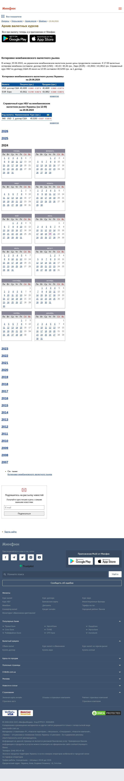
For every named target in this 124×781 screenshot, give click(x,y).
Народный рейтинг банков (93, 609)
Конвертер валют (9, 609)
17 (12, 165)
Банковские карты (50, 602)
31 (12, 173)
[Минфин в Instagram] (31, 557)
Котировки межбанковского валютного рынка (30, 474)
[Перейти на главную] (8, 9)
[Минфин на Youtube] (39, 557)
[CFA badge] (41, 713)
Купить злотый (88, 650)
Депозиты (46, 605)
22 (4, 169)
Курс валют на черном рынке (94, 646)
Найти (115, 574)
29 (4, 173)
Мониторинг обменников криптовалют (18, 613)
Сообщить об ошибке (62, 583)
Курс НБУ (6, 602)
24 (12, 169)
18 (17, 165)
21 (46, 169)
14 (46, 165)
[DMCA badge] (106, 713)
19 (21, 165)
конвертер (54, 96)
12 (21, 162)
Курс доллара (48, 598)
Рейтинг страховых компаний (95, 697)
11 (17, 162)
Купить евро (47, 650)
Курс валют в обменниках (53, 646)
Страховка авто (9, 701)
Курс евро (86, 598)
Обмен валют (8, 646)
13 (42, 165)
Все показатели (13, 16)
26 (21, 169)
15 (4, 165)
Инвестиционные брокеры (93, 602)
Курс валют (7, 598)
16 (8, 165)
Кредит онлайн (48, 609)
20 (42, 169)
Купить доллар (8, 650)
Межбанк (6, 605)
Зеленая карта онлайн (12, 697)
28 (46, 173)
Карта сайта (10, 531)
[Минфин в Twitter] (22, 557)
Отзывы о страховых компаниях (56, 697)
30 (8, 173)
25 (17, 169)
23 (8, 169)
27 (42, 173)
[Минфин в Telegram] (14, 557)
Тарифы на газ (88, 605)
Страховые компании (91, 701)
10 (12, 162)
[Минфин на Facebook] (5, 557)
